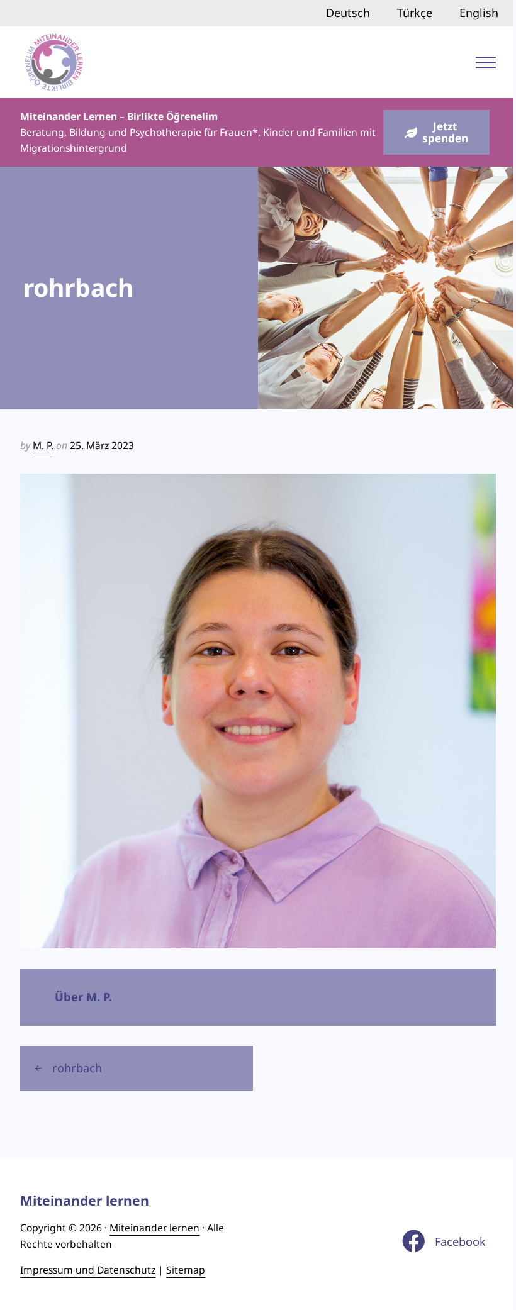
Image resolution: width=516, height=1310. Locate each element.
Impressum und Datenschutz (87, 1270)
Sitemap (185, 1270)
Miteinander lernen (154, 1228)
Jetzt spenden (445, 132)
